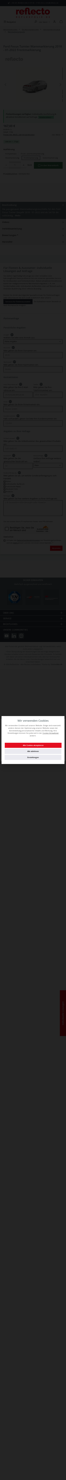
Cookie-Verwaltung (50, 733)
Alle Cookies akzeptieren (33, 745)
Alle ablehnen (33, 751)
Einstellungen (33, 757)
